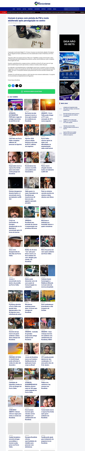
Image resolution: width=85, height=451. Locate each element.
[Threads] (20, 85)
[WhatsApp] (9, 85)
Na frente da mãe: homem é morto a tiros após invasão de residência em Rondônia (56, 12)
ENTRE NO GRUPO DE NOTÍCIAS (33, 91)
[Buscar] (77, 9)
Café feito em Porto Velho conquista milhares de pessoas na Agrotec (71, 127)
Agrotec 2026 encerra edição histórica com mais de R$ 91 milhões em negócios (69, 133)
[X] (16, 85)
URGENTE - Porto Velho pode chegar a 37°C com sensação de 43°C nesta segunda (70, 121)
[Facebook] (13, 85)
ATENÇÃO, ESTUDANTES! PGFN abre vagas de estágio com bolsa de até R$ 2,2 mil (71, 109)
